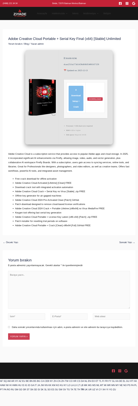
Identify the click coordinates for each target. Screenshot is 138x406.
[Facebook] (120, 3)
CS (78, 381)
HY (16, 381)
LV (75, 385)
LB (82, 385)
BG (38, 381)
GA (32, 385)
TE (75, 389)
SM (16, 389)
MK (85, 385)
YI (107, 389)
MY (117, 385)
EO (93, 381)
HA (135, 381)
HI (10, 385)
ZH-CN (57, 381)
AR (12, 381)
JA (38, 385)
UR (90, 389)
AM (9, 381)
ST (28, 389)
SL (45, 389)
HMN (14, 385)
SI (39, 389)
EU (23, 381)
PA (5, 389)
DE (120, 381)
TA (71, 389)
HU (19, 385)
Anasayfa (42, 13)
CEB (46, 381)
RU (12, 389)
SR (24, 389)
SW (60, 389)
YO (110, 389)
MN (113, 385)
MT (101, 385)
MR (109, 385)
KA (116, 381)
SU (56, 389)
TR (82, 389)
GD (20, 389)
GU (127, 381)
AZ (20, 381)
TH (78, 389)
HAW (2, 385)
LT (78, 385)
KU (61, 385)
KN (46, 385)
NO (125, 385)
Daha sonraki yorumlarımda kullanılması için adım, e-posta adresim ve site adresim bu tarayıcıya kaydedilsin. (67, 327)
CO (71, 381)
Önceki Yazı (10, 242)
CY (100, 389)
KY (65, 385)
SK (42, 389)
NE (121, 385)
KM (53, 385)
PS (128, 385)
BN (31, 381)
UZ (93, 389)
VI (97, 389)
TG (68, 389)
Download (95, 99)
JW (42, 385)
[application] (66, 13)
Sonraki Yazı (127, 242)
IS (23, 385)
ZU (114, 389)
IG (26, 385)
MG (90, 385)
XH (104, 389)
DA (82, 381)
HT (131, 381)
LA (72, 385)
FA (132, 385)
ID (29, 385)
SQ (5, 381)
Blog (26, 44)
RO (8, 389)
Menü (75, 13)
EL (124, 381)
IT (36, 385)
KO (57, 385)
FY (109, 381)
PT (1, 389)
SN (31, 389)
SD (35, 389)
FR (106, 381)
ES (52, 389)
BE (27, 381)
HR (74, 381)
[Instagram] (127, 3)
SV (64, 389)
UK (86, 389)
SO (49, 389)
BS (34, 381)
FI (103, 381)
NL (85, 381)
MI (105, 385)
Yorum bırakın (15, 44)
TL (100, 381)
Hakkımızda (58, 13)
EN (89, 381)
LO (68, 385)
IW (7, 385)
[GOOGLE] (126, 371)
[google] (133, 3)
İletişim (107, 13)
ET (97, 381)
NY (51, 381)
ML (97, 385)
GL (113, 381)
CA (42, 381)
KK (49, 385)
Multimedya (89, 13)
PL (135, 385)
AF (1, 381)
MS (94, 385)
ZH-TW (64, 381)
